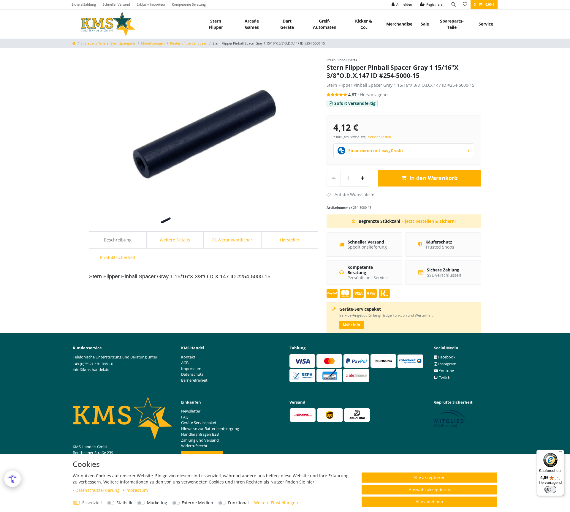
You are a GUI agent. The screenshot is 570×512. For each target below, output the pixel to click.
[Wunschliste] (465, 4)
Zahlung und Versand (200, 440)
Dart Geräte (287, 24)
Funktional (238, 502)
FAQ (185, 417)
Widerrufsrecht (194, 445)
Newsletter (190, 411)
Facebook (446, 357)
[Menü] (560, 453)
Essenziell (92, 502)
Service (486, 24)
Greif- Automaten (324, 24)
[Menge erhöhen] (362, 178)
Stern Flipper (216, 24)
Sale (425, 24)
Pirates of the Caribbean (188, 43)
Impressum (136, 490)
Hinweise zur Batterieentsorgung (210, 428)
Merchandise (399, 24)
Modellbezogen (153, 43)
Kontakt (188, 357)
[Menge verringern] (334, 178)
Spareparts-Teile (452, 24)
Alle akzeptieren (430, 477)
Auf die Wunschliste (350, 195)
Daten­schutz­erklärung (98, 490)
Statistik (124, 502)
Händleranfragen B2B (200, 434)
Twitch (444, 377)
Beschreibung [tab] (118, 240)
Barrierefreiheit (194, 380)
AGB (185, 362)
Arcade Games (252, 24)
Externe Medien (197, 502)
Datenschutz (192, 374)
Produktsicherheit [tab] (117, 257)
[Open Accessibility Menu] (12, 478)
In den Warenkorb (433, 177)
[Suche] (454, 4)
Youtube (446, 370)
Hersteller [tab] (290, 240)
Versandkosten (379, 137)
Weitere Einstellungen (276, 502)
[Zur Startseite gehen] (73, 43)
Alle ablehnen (429, 501)
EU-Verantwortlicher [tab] (232, 240)
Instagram (446, 363)
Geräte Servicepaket (198, 422)
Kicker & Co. (363, 24)
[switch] (550, 489)
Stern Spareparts (123, 43)
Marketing (157, 502)
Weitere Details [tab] (175, 240)
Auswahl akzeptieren (429, 489)
